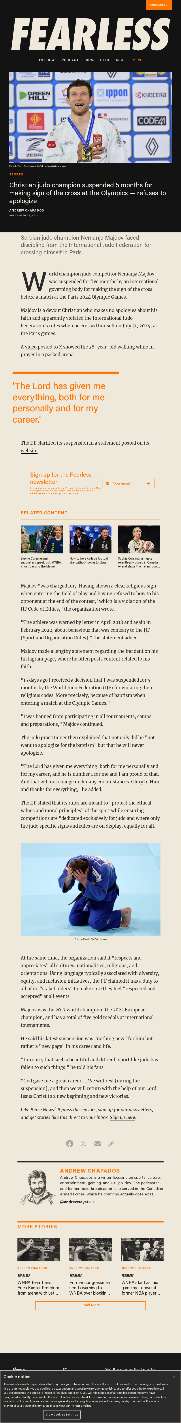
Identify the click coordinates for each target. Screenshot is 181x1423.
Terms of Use (93, 488)
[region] (90, 1396)
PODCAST (70, 60)
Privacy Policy (73, 488)
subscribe (158, 5)
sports (16, 174)
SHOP (121, 60)
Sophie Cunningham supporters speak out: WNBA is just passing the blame (41, 562)
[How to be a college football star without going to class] (91, 539)
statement (83, 651)
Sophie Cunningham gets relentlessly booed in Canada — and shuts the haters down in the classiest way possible (138, 563)
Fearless (23, 1275)
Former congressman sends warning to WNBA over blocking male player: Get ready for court (89, 1288)
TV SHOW (46, 60)
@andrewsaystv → (77, 1202)
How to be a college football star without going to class (89, 560)
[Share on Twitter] (83, 1143)
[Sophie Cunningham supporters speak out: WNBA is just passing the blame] (42, 539)
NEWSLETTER (97, 60)
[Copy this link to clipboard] (111, 1143)
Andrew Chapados (26, 210)
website (29, 450)
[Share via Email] (97, 1143)
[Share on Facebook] (69, 1143)
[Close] (174, 1377)
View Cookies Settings (62, 1414)
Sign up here (122, 1117)
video (31, 347)
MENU (137, 60)
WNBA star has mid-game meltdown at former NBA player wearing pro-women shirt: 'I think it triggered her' (140, 1288)
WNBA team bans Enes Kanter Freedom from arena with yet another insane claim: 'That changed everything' (38, 1288)
